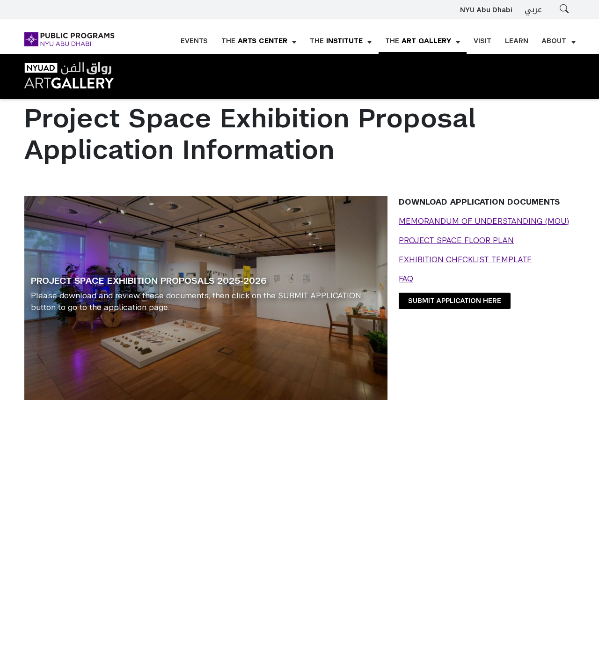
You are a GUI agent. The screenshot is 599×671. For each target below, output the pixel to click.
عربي (533, 9)
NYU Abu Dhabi (486, 10)
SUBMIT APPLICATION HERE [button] (454, 300)
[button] (259, 41)
